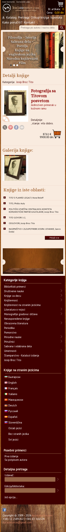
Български (14, 377)
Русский (13, 411)
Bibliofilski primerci (15, 286)
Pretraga (23, 17)
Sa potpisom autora (16, 459)
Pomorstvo (10, 332)
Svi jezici (13, 439)
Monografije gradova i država (20, 314)
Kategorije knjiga (15, 280)
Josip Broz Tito (24, 82)
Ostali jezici (15, 428)
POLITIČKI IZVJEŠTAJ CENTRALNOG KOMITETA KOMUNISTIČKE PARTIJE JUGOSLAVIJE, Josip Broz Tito (33, 210)
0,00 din (59, 12)
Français (13, 388)
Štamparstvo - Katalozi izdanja (21, 355)
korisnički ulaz (23, 1)
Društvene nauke (14, 291)
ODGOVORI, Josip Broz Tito (22, 223)
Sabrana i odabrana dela (18, 346)
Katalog (11, 17)
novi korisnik (8, 1)
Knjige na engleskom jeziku (22, 52)
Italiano (12, 394)
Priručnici (9, 341)
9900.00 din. (47, 135)
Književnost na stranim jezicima (22, 305)
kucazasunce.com (42, 515)
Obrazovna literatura (16, 323)
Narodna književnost (22, 59)
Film (22, 63)
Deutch (12, 405)
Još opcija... (11, 497)
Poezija (22, 46)
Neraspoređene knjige (17, 318)
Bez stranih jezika (18, 434)
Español (12, 417)
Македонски (15, 399)
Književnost (11, 300)
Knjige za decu (12, 295)
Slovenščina (15, 422)
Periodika (9, 328)
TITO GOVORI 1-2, (17, 217)
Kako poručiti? (12, 22)
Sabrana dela (21, 42)
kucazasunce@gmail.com (17, 522)
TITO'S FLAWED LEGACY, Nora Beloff (26, 197)
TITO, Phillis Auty (17, 203)
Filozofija (15, 37)
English (12, 382)
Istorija (30, 37)
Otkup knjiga (40, 17)
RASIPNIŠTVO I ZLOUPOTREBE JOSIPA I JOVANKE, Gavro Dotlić (35, 230)
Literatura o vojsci (14, 309)
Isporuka (56, 17)
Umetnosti (10, 351)
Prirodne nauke (12, 337)
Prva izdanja (11, 456)
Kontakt (29, 22)
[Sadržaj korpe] (60, 3)
